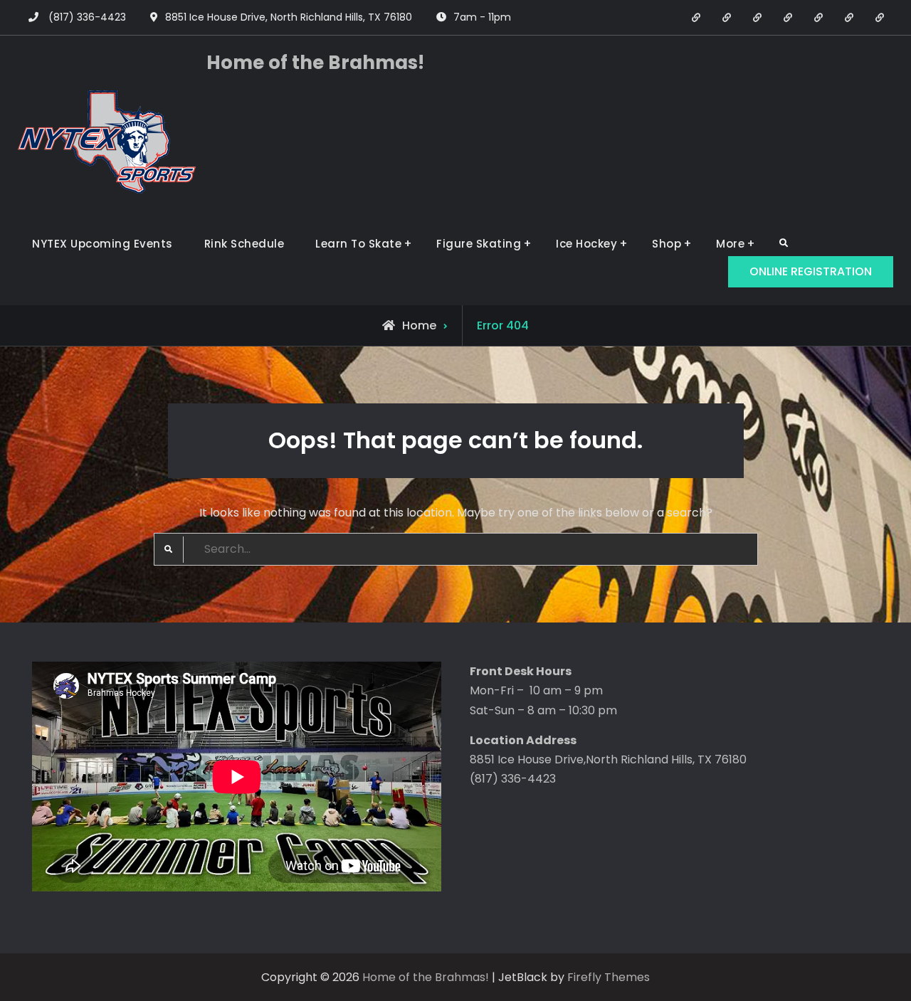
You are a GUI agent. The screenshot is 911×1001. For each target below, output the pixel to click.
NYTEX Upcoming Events (102, 243)
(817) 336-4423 (87, 17)
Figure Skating (478, 243)
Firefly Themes (608, 977)
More (730, 243)
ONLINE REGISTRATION (810, 271)
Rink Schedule (244, 243)
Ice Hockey (586, 243)
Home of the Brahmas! (315, 62)
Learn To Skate (358, 243)
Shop (666, 243)
